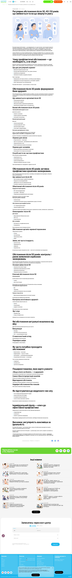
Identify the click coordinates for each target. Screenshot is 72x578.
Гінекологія (39, 559)
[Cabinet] (67, 1)
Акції (30, 1)
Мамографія (39, 561)
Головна (3, 4)
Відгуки (3, 564)
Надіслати (55, 544)
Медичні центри (22, 561)
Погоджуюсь (35, 574)
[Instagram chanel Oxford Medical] (64, 450)
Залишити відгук (59, 572)
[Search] (64, 1)
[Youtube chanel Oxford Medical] (57, 450)
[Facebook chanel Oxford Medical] (60, 450)
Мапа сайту (21, 564)
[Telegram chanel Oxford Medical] (68, 450)
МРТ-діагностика (40, 564)
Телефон (14, 528)
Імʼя (37, 528)
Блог (6, 4)
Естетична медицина (41, 558)
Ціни (32, 1)
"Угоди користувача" (43, 570)
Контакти (3, 559)
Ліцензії (3, 561)
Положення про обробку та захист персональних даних (9, 576)
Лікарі (27, 1)
